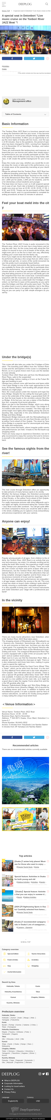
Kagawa (25, 1053)
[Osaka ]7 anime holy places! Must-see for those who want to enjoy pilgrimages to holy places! (30, 864)
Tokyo (4, 1027)
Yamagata (5, 1020)
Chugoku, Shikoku (8, 1049)
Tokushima (16, 1053)
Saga (12, 1060)
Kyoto (10, 1044)
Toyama (12, 1032)
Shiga (4, 1044)
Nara (29, 1044)
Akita (32, 1018)
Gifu (3, 1039)
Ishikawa (20, 1032)
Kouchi (4, 1055)
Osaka (4, 69)
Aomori (13, 1018)
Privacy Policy (10, 1092)
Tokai (4, 1037)
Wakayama (6, 1046)
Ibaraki (4, 1025)
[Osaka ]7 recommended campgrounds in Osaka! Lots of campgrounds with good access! (30, 924)
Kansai (4, 1041)
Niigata (4, 1032)
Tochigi (11, 1025)
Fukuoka (5, 1060)
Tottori (4, 1051)
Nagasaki (19, 1060)
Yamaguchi (6, 1053)
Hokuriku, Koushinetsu (10, 1029)
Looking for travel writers (14, 1086)
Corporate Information (13, 1083)
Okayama (20, 1051)
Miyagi (26, 1018)
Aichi (17, 1039)
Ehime (32, 1053)
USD (38, 1101)
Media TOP (6, 11)
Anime (37, 867)
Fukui (27, 1032)
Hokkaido (5, 1018)
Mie (22, 1039)
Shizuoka (10, 1039)
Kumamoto (29, 1060)
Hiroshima (29, 1051)
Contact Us (8, 1089)
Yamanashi (6, 1034)
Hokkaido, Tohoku (8, 1015)
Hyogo (23, 1044)
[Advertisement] (25, 89)
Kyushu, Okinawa (8, 1058)
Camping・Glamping (24, 927)
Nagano (15, 1034)
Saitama (26, 1025)
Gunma (18, 1025)
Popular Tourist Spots (25, 867)
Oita (3, 1062)
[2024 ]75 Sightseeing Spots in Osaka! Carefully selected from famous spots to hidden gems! (30, 909)
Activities (6, 66)
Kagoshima (19, 1062)
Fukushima (15, 1020)
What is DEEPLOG (12, 1080)
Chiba (33, 1025)
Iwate (20, 1018)
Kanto (4, 1022)
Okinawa (29, 1062)
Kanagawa (12, 1027)
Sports (19, 897)
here (14, 1114)
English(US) (13, 1101)
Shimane (11, 1051)
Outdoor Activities (23, 882)
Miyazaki (10, 1062)
